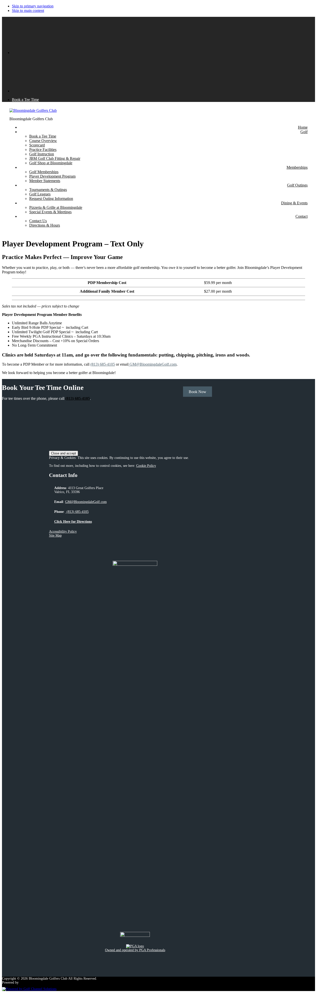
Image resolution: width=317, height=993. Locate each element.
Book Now (197, 392)
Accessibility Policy (63, 531)
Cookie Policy (146, 466)
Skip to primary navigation (32, 6)
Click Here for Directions (73, 521)
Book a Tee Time (25, 99)
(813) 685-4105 (102, 364)
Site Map (55, 535)
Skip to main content (28, 10)
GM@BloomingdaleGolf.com (153, 364)
